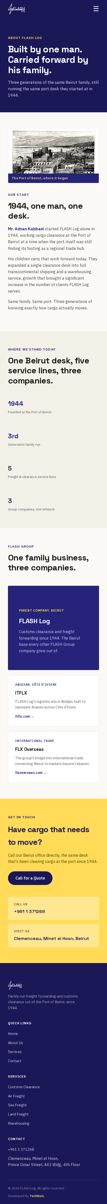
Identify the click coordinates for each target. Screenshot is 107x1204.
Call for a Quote (30, 878)
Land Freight (18, 1114)
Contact (14, 1060)
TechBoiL (37, 1196)
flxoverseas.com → (31, 772)
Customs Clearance (24, 1087)
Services (15, 1051)
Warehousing (18, 1123)
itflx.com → (24, 716)
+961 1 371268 (21, 1149)
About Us (15, 1042)
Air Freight (16, 1096)
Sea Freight (17, 1105)
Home (13, 1033)
